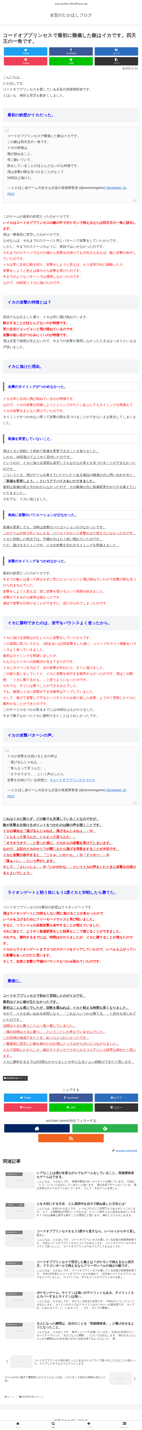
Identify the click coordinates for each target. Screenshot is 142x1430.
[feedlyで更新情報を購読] (105, 1128)
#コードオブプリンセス (68, 780)
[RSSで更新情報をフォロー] (71, 1138)
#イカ (91, 780)
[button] (131, 744)
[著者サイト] (37, 1128)
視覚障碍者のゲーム (16, 1078)
